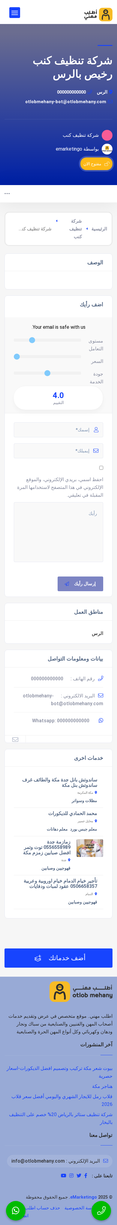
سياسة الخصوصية (81, 1208)
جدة (64, 860)
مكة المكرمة (85, 792)
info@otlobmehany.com (38, 1161)
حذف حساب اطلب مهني (37, 1208)
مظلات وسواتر (84, 800)
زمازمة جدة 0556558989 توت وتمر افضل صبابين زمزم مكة (46, 847)
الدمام (89, 894)
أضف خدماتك (66, 958)
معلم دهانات (57, 829)
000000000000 (71, 92)
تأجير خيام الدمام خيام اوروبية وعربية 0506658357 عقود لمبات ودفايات (60, 883)
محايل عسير (85, 821)
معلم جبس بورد (83, 829)
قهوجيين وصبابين (55, 868)
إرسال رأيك (85, 583)
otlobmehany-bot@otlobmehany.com (65, 101)
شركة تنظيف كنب (75, 228)
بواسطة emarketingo (77, 149)
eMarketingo (83, 1197)
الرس (102, 92)
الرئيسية (99, 229)
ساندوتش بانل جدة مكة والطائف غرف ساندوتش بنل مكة (59, 782)
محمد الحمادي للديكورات (72, 813)
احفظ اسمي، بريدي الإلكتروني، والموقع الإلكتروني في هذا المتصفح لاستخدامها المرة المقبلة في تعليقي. (60, 487)
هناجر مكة (102, 1086)
